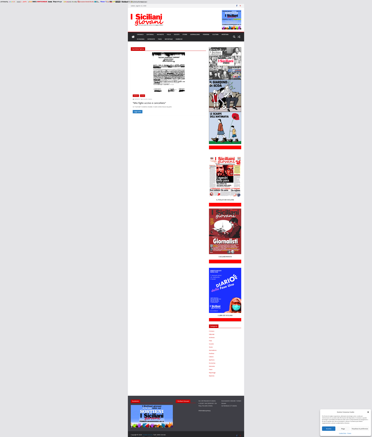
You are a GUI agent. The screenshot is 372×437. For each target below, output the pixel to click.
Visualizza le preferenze (360, 429)
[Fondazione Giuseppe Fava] (114, 2)
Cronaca (140, 34)
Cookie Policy (342, 433)
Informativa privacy (204, 411)
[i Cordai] (50, 2)
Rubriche (179, 39)
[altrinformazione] (139, 2)
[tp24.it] (107, 2)
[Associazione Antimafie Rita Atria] (86, 2)
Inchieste (160, 34)
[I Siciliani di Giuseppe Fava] (117, 2)
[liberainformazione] (67, 2)
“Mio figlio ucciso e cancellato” (149, 103)
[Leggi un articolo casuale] (239, 36)
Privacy (349, 433)
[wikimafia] (111, 2)
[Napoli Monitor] (74, 2)
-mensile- (135, 95)
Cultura (215, 34)
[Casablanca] (24, 2)
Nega (343, 429)
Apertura (225, 34)
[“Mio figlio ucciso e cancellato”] (168, 72)
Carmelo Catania (147, 99)
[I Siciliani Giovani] (133, 36)
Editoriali (150, 34)
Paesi (160, 39)
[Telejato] (102, 2)
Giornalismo (195, 34)
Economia (140, 39)
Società (176, 34)
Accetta (328, 429)
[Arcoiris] (12, 2)
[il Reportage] (58, 2)
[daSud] (30, 2)
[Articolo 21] (19, 2)
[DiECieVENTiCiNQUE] (40, 2)
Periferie (206, 34)
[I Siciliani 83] (125, 2)
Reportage (169, 39)
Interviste (151, 39)
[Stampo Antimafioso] (97, 2)
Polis (169, 34)
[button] (368, 412)
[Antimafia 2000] (4, 2)
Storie (185, 34)
